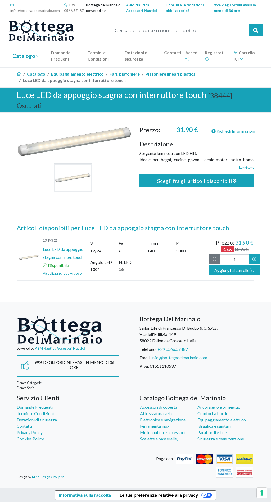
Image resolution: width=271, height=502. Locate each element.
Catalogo (24, 56)
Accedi (191, 52)
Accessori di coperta (158, 406)
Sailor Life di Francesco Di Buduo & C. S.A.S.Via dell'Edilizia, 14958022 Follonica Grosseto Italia (178, 334)
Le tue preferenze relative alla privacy (159, 495)
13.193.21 (50, 240)
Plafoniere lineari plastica (171, 73)
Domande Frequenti (60, 55)
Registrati (214, 52)
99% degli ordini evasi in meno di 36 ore (235, 8)
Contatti (172, 52)
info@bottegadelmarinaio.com (35, 10)
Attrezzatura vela (156, 413)
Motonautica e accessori (162, 432)
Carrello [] (244, 55)
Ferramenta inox (154, 426)
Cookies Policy (30, 438)
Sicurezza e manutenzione (220, 438)
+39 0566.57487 (74, 8)
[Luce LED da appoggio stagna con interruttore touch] (73, 177)
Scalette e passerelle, (159, 438)
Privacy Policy (30, 432)
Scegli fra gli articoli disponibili (195, 181)
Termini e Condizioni (98, 55)
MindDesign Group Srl (48, 477)
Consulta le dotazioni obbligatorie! (185, 8)
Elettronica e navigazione (163, 419)
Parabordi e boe (212, 432)
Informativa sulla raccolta (85, 495)
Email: (145, 357)
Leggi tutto (246, 167)
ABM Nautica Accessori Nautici (141, 8)
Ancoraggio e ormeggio (218, 406)
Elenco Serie (25, 388)
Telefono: (148, 349)
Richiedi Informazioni (235, 130)
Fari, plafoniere (125, 73)
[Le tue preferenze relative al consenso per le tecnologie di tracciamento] (262, 493)
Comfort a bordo (212, 413)
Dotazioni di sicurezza (136, 55)
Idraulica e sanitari (214, 426)
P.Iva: (144, 366)
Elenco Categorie (29, 383)
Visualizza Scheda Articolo (62, 273)
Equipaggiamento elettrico (77, 73)
